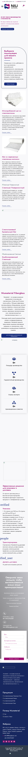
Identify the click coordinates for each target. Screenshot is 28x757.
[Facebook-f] (4, 741)
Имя (5, 634)
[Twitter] (12, 741)
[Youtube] (14, 741)
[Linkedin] (6, 741)
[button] (2, 6)
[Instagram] (9, 741)
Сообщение (7, 647)
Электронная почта (10, 640)
